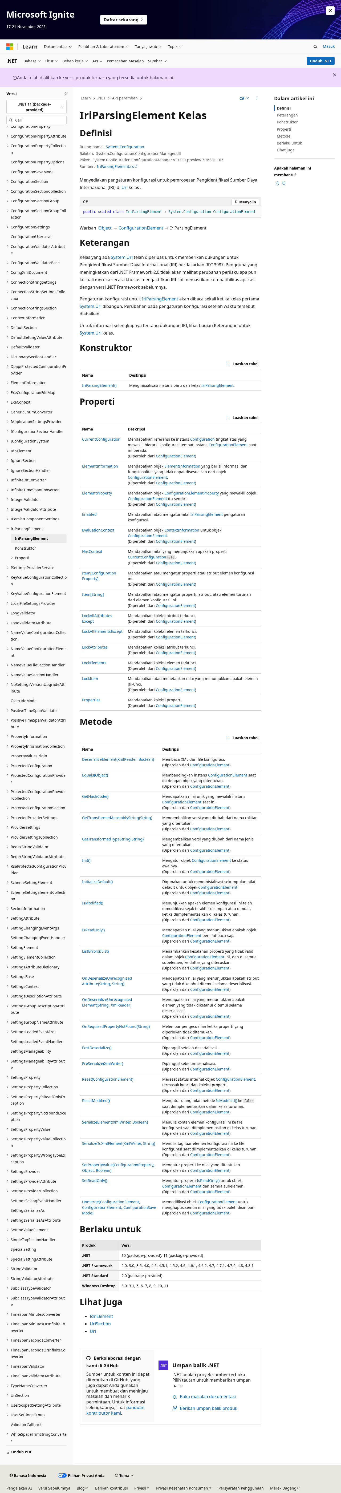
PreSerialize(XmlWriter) (102, 1063)
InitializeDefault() (97, 881)
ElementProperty (97, 493)
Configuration (202, 439)
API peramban (125, 97)
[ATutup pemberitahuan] (330, 10)
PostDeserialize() (96, 1047)
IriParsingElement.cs (115, 166)
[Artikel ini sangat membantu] (277, 183)
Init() (86, 860)
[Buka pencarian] (315, 46)
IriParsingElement (160, 299)
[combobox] (36, 107)
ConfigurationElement (141, 228)
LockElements (94, 662)
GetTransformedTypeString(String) (113, 839)
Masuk (329, 46)
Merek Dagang (283, 1488)
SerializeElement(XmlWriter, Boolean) (115, 1122)
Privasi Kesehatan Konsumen (182, 1488)
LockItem (90, 678)
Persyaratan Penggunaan (241, 1488)
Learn (86, 97)
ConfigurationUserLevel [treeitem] (31, 236)
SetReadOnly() (94, 1180)
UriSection (100, 1324)
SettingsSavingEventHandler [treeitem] (36, 1200)
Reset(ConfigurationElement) (107, 1079)
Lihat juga (286, 149)
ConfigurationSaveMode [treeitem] (32, 171)
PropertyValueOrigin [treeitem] (29, 755)
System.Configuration (125, 146)
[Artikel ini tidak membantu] (284, 183)
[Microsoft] (9, 46)
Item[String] (93, 594)
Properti (284, 129)
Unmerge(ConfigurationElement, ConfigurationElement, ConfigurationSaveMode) (119, 1207)
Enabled (89, 514)
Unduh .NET (321, 60)
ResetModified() (96, 1100)
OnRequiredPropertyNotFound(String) (116, 1026)
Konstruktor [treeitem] (25, 548)
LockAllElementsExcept (102, 631)
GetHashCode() (95, 796)
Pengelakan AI (19, 1488)
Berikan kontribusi (111, 1488)
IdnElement (101, 1316)
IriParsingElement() (99, 385)
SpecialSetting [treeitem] (23, 1249)
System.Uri (122, 257)
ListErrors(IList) (95, 951)
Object (105, 228)
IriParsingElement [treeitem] (31, 538)
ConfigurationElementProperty (191, 493)
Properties (91, 699)
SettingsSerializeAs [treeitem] (28, 1210)
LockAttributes (95, 647)
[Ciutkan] (66, 93)
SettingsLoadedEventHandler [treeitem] (37, 1041)
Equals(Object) (95, 775)
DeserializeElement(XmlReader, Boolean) (118, 759)
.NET (101, 97)
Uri (124, 187)
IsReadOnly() (93, 929)
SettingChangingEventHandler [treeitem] (38, 937)
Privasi (140, 1488)
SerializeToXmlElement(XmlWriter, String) (118, 1143)
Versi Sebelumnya (54, 1488)
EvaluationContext (98, 530)
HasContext (92, 551)
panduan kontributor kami (115, 1410)
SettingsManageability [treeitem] (31, 1051)
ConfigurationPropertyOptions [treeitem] (37, 161)
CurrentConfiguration (101, 439)
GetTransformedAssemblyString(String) (117, 817)
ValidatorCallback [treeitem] (26, 1424)
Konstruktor (287, 121)
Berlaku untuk (289, 143)
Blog (81, 1488)
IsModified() (92, 903)
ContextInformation (181, 530)
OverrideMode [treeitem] (23, 700)
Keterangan (287, 115)
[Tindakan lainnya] (256, 98)
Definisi (284, 108)
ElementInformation (100, 466)
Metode (283, 136)
